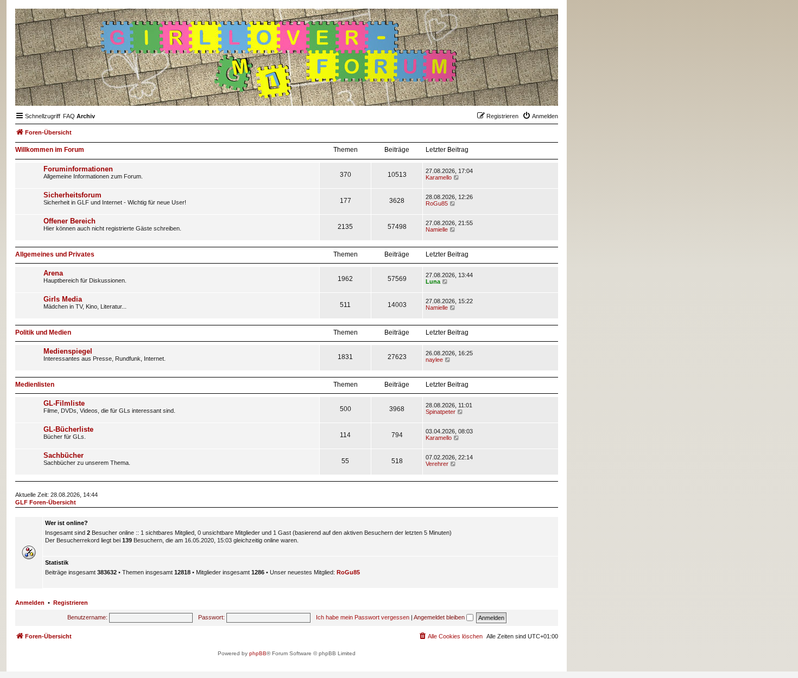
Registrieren (70, 602)
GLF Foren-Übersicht (45, 502)
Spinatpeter (440, 411)
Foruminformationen (78, 169)
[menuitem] (69, 116)
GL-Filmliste (64, 403)
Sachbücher (63, 455)
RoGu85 (437, 203)
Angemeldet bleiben (440, 617)
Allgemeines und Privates (54, 254)
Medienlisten (34, 384)
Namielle (437, 229)
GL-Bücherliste (68, 429)
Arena (53, 273)
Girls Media (62, 299)
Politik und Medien (43, 332)
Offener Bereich (69, 221)
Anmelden (30, 602)
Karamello (439, 177)
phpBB (258, 653)
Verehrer (437, 463)
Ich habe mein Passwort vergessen (362, 617)
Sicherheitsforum (72, 195)
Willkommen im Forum (49, 149)
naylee (434, 359)
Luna (433, 281)
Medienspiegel (67, 351)
